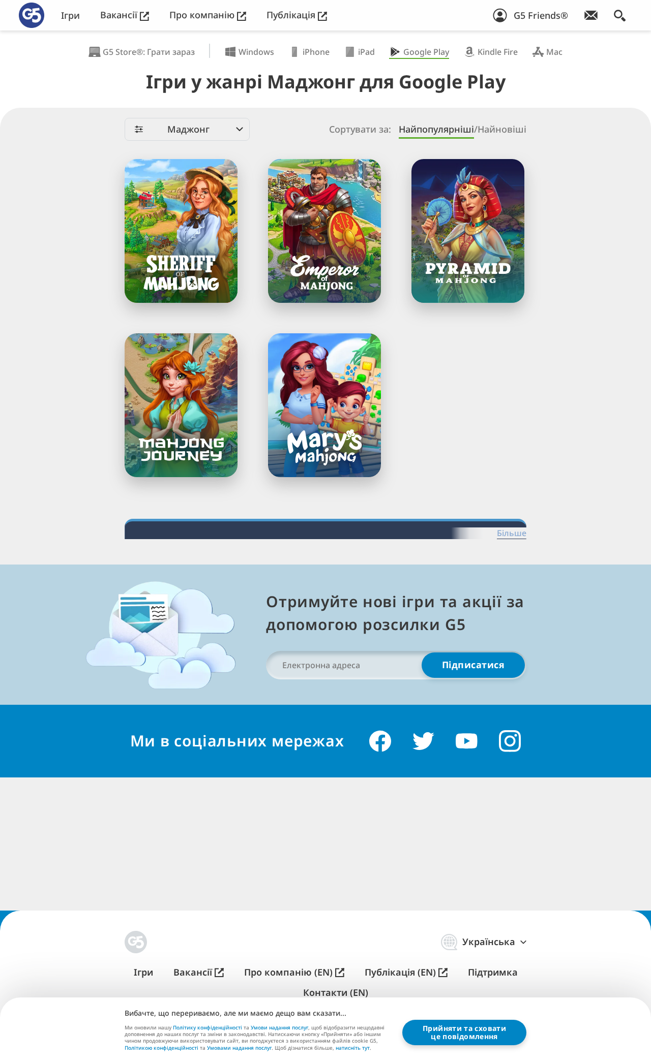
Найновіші (502, 129)
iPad (366, 51)
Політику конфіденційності (207, 1027)
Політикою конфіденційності (161, 1047)
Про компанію (203, 15)
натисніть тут (353, 1048)
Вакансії (120, 15)
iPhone (316, 51)
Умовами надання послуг (239, 1047)
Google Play (426, 51)
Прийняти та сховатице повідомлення (464, 1032)
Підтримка (493, 972)
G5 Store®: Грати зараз (149, 51)
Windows (256, 51)
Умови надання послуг (279, 1027)
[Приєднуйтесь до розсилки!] (591, 15)
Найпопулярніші (436, 129)
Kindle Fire (498, 51)
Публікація (292, 15)
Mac (554, 51)
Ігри (70, 15)
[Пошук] (620, 15)
